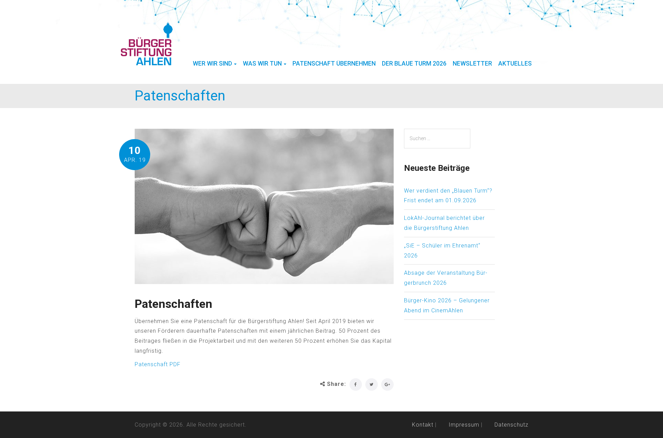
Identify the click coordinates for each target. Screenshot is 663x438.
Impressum (464, 424)
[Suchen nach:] (437, 138)
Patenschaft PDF (158, 364)
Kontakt (422, 424)
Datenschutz (511, 424)
